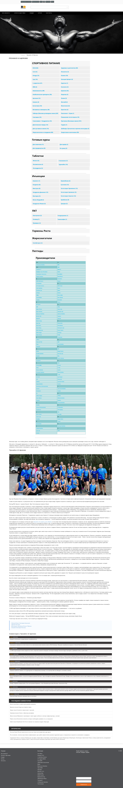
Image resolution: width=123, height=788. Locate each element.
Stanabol (40, 769)
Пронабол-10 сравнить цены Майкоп (43, 521)
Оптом (40, 13)
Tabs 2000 (40, 767)
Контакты (49, 13)
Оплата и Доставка (19, 13)
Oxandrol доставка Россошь (19, 627)
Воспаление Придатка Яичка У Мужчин (21, 626)
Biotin (39, 764)
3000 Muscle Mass (42, 778)
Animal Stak (40, 773)
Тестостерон (41, 783)
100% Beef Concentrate (43, 762)
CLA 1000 (40, 760)
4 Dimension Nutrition (43, 782)
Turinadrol (40, 780)
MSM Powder (41, 775)
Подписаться (84, 784)
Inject (41, 1)
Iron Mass (40, 753)
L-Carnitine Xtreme (42, 757)
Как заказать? (6, 13)
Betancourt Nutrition (42, 766)
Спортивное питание (26, 1)
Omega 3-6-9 (41, 755)
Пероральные (35, 1)
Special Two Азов (16, 624)
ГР (44, 1)
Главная (3, 751)
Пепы (52, 1)
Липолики (48, 1)
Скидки (32, 13)
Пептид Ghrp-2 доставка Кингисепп (21, 623)
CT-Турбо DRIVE (42, 758)
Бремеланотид (41, 776)
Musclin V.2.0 (41, 771)
